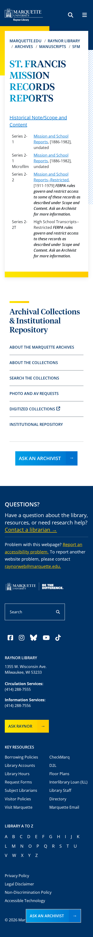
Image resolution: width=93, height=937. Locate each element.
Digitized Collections (32, 409)
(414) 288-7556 (18, 705)
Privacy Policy (17, 875)
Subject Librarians (21, 790)
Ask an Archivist (40, 458)
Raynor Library (64, 40)
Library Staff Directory (60, 794)
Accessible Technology (25, 900)
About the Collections (34, 362)
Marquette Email (64, 807)
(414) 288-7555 (18, 689)
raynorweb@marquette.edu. (33, 566)
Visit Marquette (18, 807)
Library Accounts (20, 765)
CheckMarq (59, 757)
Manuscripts (52, 46)
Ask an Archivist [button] (47, 915)
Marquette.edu (25, 40)
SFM (76, 46)
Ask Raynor (20, 726)
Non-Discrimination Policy (28, 892)
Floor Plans (59, 773)
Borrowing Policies (21, 757)
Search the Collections (34, 378)
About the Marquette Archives (42, 347)
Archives (24, 46)
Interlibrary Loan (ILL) (68, 782)
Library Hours (17, 773)
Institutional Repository (36, 424)
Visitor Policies (18, 799)
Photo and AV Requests (34, 393)
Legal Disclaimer (19, 884)
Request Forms (18, 782)
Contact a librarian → (31, 529)
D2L (52, 765)
